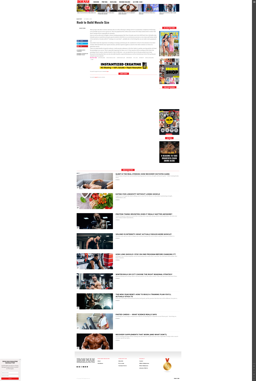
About (99, 361)
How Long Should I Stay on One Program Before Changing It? (146, 254)
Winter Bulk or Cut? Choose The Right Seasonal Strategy (144, 274)
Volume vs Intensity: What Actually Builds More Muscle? (144, 234)
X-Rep (92, 59)
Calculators (100, 363)
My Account (121, 363)
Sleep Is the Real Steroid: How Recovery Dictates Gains (142, 174)
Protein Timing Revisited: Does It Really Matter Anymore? (144, 214)
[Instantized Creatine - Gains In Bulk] (124, 68)
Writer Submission (143, 365)
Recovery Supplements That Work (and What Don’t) (141, 334)
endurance (129, 57)
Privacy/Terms (176, 378)
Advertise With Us (143, 368)
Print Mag (104, 2)
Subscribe (96, 2)
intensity (141, 57)
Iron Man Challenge (124, 2)
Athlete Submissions (144, 363)
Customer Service (122, 365)
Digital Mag (113, 2)
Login (107, 71)
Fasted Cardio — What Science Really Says (136, 314)
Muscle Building (149, 57)
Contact (141, 361)
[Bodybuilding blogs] (167, 372)
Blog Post (79, 19)
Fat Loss (135, 57)
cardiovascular (121, 57)
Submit (10, 378)
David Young (82, 28)
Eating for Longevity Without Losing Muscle (138, 194)
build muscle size (111, 57)
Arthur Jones (101, 57)
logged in (96, 77)
